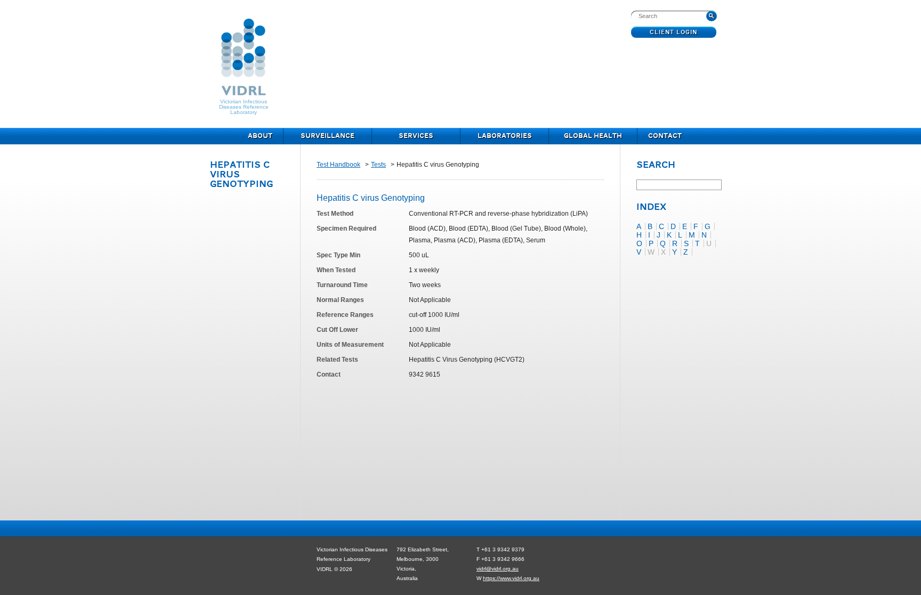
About (260, 136)
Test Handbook (338, 164)
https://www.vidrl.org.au (511, 578)
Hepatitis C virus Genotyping (371, 197)
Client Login (674, 32)
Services (416, 136)
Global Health (593, 136)
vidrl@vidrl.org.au (497, 569)
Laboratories (505, 136)
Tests (378, 164)
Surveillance (327, 136)
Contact (665, 136)
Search (655, 165)
